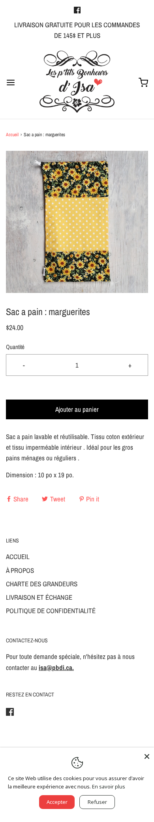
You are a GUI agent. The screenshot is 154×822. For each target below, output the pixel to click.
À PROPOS (20, 570)
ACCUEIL (18, 556)
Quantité (15, 347)
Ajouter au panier (77, 409)
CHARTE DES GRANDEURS (41, 583)
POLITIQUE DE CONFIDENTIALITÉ (51, 610)
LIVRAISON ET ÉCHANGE (39, 597)
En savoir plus (108, 786)
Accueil (12, 134)
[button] (77, 222)
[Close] (147, 754)
